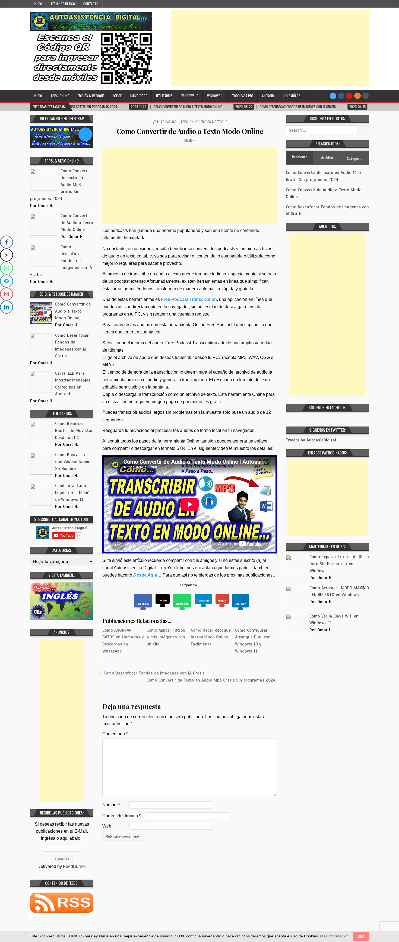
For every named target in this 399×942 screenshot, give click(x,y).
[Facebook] (341, 96)
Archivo (327, 157)
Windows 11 (215, 95)
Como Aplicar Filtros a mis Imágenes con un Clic (166, 637)
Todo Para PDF (242, 95)
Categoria (354, 158)
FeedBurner (74, 866)
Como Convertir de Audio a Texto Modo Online (189, 131)
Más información (334, 936)
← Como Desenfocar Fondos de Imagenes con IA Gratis (151, 673)
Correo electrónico (121, 815)
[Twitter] (333, 96)
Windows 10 (189, 95)
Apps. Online (60, 95)
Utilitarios (164, 95)
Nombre (111, 805)
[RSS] (357, 96)
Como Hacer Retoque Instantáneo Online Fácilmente (211, 637)
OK (361, 936)
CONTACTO (90, 3)
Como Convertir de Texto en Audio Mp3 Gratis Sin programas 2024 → (214, 680)
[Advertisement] (270, 48)
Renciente (300, 157)
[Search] (365, 96)
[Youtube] (349, 96)
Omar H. (189, 140)
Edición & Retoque (91, 95)
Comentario (115, 733)
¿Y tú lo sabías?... (166, 121)
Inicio (38, 3)
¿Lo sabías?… (292, 95)
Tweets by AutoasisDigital (311, 440)
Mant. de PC (138, 95)
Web (106, 826)
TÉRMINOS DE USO (62, 3)
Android (268, 95)
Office (117, 95)
